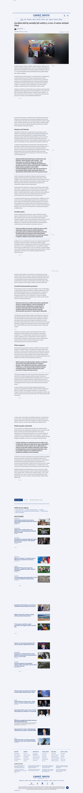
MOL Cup (43, 760)
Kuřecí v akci (63, 759)
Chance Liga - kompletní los (35, 754)
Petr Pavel (25, 753)
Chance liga (44, 755)
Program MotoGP (36, 758)
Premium (56, 19)
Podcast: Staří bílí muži (19, 509)
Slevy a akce (64, 751)
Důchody (25, 760)
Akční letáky (63, 760)
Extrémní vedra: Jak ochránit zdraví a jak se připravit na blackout (27, 511)
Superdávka (41, 509)
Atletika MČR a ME (36, 756)
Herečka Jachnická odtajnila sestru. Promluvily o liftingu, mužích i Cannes (61, 770)
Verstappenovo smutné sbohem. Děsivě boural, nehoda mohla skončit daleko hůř (48, 770)
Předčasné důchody (55, 760)
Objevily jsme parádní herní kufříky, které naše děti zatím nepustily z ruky (25, 721)
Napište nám (21, 780)
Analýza (16, 700)
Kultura (43, 19)
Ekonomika (29, 19)
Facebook (42, 784)
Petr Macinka (26, 757)
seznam (54, 780)
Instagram (52, 784)
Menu (67, 16)
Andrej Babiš (26, 756)
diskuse (19, 500)
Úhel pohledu (16, 518)
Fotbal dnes (45, 751)
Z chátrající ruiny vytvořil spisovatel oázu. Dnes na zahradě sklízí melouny (20, 770)
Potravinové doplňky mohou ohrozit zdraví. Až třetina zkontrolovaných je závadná (19, 766)
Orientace (38, 19)
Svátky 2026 (53, 753)
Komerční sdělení (55, 270)
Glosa (15, 738)
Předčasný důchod (44, 511)
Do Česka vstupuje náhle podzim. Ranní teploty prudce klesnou (34, 770)
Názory (34, 19)
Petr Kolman (16, 757)
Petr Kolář (16, 760)
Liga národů (35, 760)
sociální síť (18, 503)
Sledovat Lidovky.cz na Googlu (21, 31)
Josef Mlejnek (16, 753)
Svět (25, 19)
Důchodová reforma (55, 755)
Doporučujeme (17, 528)
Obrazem (16, 566)
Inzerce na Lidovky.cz (33, 780)
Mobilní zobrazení (31, 784)
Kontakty (26, 780)
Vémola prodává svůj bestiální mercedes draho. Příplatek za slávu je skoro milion (47, 766)
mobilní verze (17, 790)
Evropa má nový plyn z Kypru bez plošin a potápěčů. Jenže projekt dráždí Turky (62, 766)
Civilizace (25, 503)
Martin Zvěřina (17, 755)
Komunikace (44, 503)
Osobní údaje (45, 780)
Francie (28, 503)
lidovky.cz (41, 777)
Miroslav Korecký (17, 759)
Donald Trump (26, 759)
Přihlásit (64, 16)
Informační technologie (38, 503)
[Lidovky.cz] (41, 15)
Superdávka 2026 (54, 756)
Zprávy (25, 751)
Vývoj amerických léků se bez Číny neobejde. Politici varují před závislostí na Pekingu (34, 766)
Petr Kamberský (17, 756)
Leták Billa (62, 756)
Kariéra (62, 780)
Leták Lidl (62, 755)
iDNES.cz (60, 19)
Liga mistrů (44, 756)
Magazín (51, 19)
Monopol (47, 503)
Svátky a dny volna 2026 (19, 512)
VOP (42, 780)
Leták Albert (63, 753)
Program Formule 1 (36, 757)
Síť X (47, 784)
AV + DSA (58, 780)
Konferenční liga (45, 759)
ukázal (37, 90)
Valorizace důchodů (55, 759)
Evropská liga (44, 757)
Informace (32, 503)
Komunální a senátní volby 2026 (31, 509)
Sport (47, 19)
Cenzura (22, 503)
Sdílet (27, 500)
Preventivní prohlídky (55, 757)
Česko (22, 19)
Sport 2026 (36, 751)
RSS (37, 784)
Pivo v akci (62, 757)
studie (35, 135)
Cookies (50, 780)
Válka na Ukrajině (27, 755)
